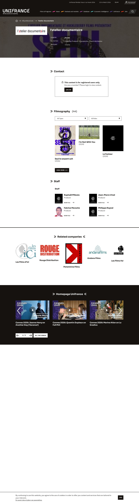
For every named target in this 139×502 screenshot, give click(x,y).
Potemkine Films (71, 267)
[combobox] (71, 118)
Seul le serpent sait (64, 159)
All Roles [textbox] (94, 118)
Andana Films (94, 258)
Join (126, 11)
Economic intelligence (101, 11)
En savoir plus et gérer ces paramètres (29, 500)
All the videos (40, 335)
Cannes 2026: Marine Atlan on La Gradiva (68, 323)
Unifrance (116, 11)
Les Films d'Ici (22, 262)
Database (86, 11)
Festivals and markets (72, 11)
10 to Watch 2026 (105, 2)
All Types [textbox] (60, 118)
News (58, 11)
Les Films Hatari (119, 261)
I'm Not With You (87, 142)
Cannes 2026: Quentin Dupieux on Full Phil (32, 323)
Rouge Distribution (49, 260)
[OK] (120, 497)
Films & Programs (45, 11)
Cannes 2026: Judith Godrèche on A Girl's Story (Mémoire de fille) (106, 323)
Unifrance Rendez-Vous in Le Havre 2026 (82, 2)
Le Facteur (108, 154)
